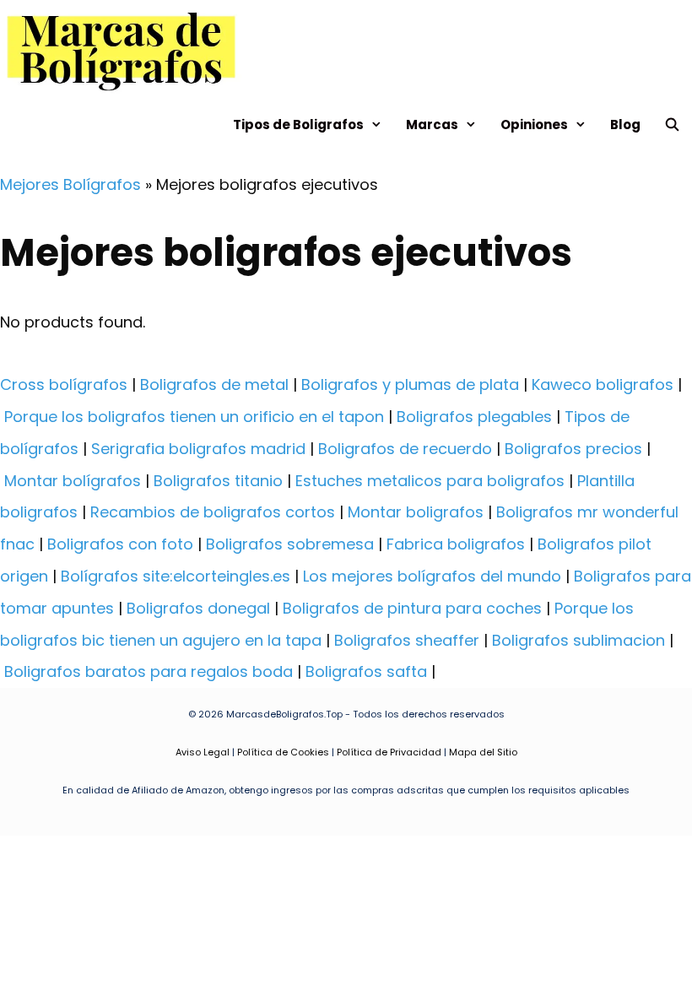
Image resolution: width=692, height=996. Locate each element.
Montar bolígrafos (72, 480)
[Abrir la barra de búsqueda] (672, 124)
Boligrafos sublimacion (578, 640)
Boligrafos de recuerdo (405, 448)
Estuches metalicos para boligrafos (430, 480)
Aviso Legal (203, 752)
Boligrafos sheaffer (406, 640)
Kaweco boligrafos (602, 384)
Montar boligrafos (416, 511)
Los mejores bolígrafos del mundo (432, 576)
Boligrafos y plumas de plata (410, 384)
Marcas (432, 124)
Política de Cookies (283, 752)
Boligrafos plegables (474, 416)
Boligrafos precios (573, 448)
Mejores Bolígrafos (70, 184)
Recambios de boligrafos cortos (212, 511)
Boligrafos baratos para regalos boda (148, 671)
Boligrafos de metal (214, 384)
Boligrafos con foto (120, 544)
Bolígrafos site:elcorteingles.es (175, 576)
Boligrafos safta (366, 671)
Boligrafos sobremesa (290, 544)
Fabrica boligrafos (456, 544)
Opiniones (534, 124)
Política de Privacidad (389, 752)
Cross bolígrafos (63, 384)
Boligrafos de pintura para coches (412, 608)
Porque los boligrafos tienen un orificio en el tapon (194, 416)
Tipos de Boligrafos (298, 124)
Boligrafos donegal (198, 608)
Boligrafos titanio (218, 480)
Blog (625, 124)
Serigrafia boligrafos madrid (198, 448)
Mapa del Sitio (483, 752)
